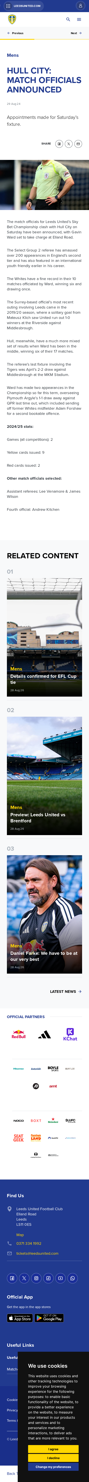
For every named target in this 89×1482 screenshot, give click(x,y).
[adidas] (44, 1034)
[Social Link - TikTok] (48, 1278)
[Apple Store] (20, 1318)
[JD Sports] (36, 1086)
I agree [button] (53, 1449)
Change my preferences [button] (53, 1467)
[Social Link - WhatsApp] (72, 1278)
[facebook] (59, 144)
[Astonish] (36, 1069)
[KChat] (70, 1034)
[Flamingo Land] (36, 1138)
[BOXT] (36, 1121)
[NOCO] (19, 1121)
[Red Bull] (18, 1034)
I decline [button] (53, 1458)
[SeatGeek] (19, 1138)
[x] (69, 144)
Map (20, 1234)
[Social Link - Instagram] (36, 1278)
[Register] (78, 5)
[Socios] (70, 1121)
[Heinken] (53, 1121)
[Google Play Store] (49, 1318)
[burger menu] (79, 19)
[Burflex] (70, 1069)
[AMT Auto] (53, 1086)
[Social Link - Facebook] (12, 1278)
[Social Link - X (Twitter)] (24, 1278)
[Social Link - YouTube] (60, 1278)
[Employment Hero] (36, 1155)
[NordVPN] (53, 1138)
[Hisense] (19, 1069)
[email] (78, 144)
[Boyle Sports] (53, 1069)
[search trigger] (68, 19)
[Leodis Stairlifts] (70, 1138)
